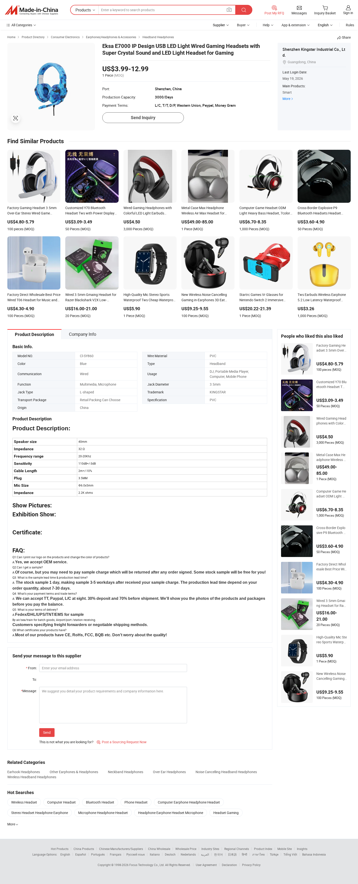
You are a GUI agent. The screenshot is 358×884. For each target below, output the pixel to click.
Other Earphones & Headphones (74, 771)
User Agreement (206, 865)
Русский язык (135, 854)
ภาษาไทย (258, 854)
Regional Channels (236, 849)
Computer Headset (61, 802)
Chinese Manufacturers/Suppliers (121, 849)
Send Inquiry (143, 117)
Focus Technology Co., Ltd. (147, 865)
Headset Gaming (226, 812)
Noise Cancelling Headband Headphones (226, 771)
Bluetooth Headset (100, 802)
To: (34, 679)
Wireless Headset (24, 802)
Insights (302, 849)
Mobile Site (284, 849)
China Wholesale (159, 849)
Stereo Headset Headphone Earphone (39, 812)
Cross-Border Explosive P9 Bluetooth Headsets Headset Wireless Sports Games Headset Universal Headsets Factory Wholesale (331, 530)
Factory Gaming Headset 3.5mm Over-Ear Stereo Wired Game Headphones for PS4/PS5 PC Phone (331, 348)
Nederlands (188, 854)
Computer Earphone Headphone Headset (189, 802)
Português (98, 854)
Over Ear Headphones (169, 771)
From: (31, 668)
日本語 (232, 854)
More (286, 98)
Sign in (348, 12)
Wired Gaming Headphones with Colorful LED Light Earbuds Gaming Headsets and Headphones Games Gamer (331, 421)
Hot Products (59, 849)
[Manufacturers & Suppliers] (31, 10)
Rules (350, 25)
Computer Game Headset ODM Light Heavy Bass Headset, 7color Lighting (331, 494)
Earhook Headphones (23, 771)
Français (115, 854)
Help (266, 25)
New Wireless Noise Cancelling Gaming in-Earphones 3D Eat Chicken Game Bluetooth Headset (331, 676)
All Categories (21, 25)
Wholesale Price (185, 849)
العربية (205, 854)
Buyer (241, 25)
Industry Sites (210, 849)
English (65, 854)
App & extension (294, 25)
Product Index (263, 849)
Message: (29, 691)
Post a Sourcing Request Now (122, 742)
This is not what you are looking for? (66, 742)
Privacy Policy (251, 865)
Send (47, 732)
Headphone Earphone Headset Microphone (170, 812)
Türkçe (274, 854)
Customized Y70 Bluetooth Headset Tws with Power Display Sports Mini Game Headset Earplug (331, 384)
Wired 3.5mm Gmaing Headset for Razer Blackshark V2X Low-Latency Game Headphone (331, 603)
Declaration (229, 865)
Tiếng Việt (290, 854)
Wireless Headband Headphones (31, 777)
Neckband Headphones (125, 771)
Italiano (155, 854)
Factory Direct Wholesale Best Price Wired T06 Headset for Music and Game (331, 567)
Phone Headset (136, 802)
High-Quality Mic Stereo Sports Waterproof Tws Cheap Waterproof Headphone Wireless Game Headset (331, 640)
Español (80, 854)
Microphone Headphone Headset (103, 812)
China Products (84, 849)
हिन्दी (244, 854)
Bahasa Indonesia (314, 854)
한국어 (218, 854)
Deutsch (170, 854)
